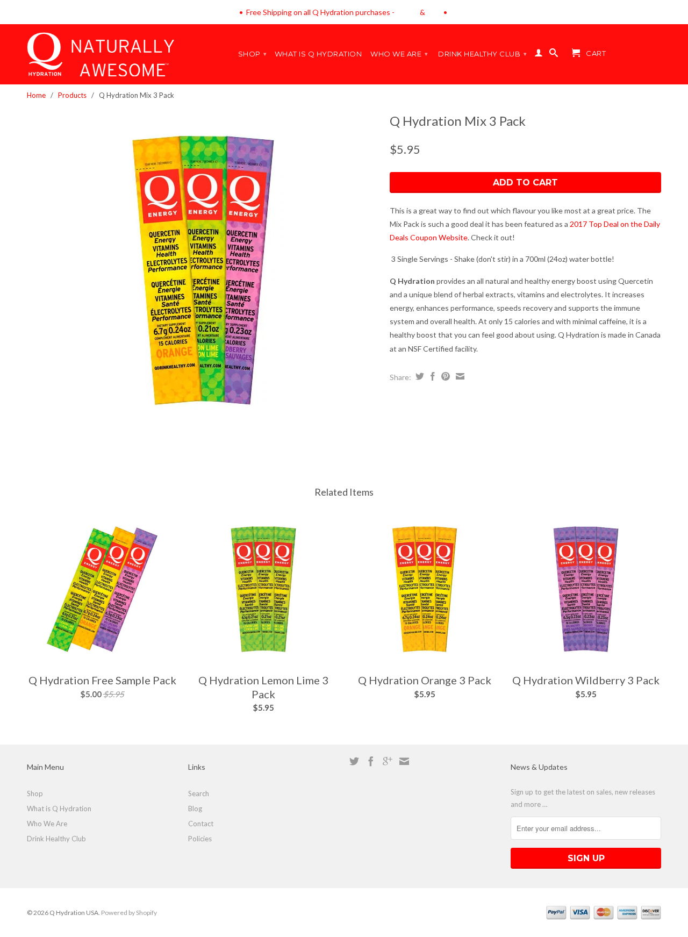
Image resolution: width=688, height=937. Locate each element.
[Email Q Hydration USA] (404, 761)
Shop (252, 53)
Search (198, 793)
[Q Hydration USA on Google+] (387, 761)
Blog (195, 808)
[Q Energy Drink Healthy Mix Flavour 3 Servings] (203, 270)
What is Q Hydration (318, 53)
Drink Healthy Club (482, 53)
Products (72, 95)
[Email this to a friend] (458, 376)
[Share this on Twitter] (418, 376)
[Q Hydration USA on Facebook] (371, 761)
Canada (407, 12)
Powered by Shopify (129, 913)
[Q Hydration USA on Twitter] (354, 761)
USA (434, 12)
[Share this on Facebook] (431, 376)
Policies (200, 838)
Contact (200, 823)
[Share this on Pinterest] (444, 376)
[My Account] (538, 54)
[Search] (553, 54)
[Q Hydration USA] (442, 12)
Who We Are (399, 53)
